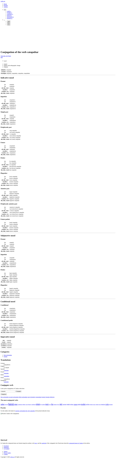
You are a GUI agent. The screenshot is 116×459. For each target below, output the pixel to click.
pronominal (38, 397)
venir (68, 404)
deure (24, 404)
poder (83, 404)
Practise (6, 5)
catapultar (6, 370)
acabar (43, 404)
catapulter (6, 373)
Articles (6, 7)
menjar (103, 404)
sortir (27, 404)
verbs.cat (3, 1)
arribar (88, 404)
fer (52, 404)
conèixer (33, 404)
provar (6, 404)
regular (5, 356)
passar (55, 404)
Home (5, 4)
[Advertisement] (48, 38)
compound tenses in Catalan (76, 443)
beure (29, 404)
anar (15, 404)
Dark (9, 23)
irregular (47, 397)
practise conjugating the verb (25, 411)
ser (61, 404)
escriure (111, 404)
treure (94, 404)
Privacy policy (7, 453)
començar (20, 404)
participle (44, 443)
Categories (3, 394)
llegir (58, 404)
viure (50, 404)
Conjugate (18, 391)
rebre (100, 404)
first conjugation (8, 355)
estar (38, 404)
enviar (91, 404)
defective (52, 397)
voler (107, 404)
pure (29, 397)
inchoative (32, 397)
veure (75, 404)
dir (41, 404)
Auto (9, 24)
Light (9, 21)
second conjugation (14, 397)
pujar (79, 404)
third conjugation (23, 397)
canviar (64, 404)
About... (6, 451)
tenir (47, 404)
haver (11, 404)
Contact (6, 454)
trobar (71, 404)
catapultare (6, 376)
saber (2, 404)
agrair (97, 404)
